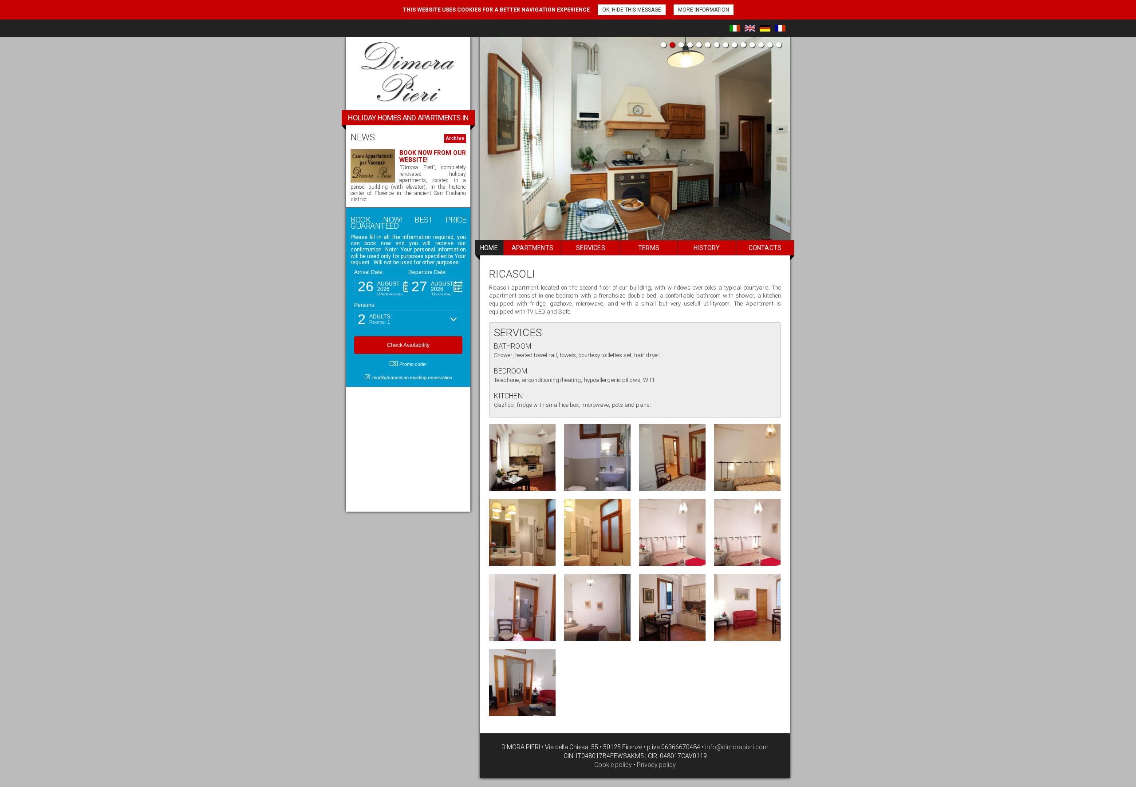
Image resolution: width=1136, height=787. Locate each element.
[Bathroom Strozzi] (597, 457)
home (489, 247)
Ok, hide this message (631, 10)
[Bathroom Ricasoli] (522, 532)
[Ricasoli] (672, 457)
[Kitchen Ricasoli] (522, 457)
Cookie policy (613, 764)
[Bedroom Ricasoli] (747, 457)
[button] (381, 286)
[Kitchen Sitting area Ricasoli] (747, 607)
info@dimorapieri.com (736, 747)
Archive (455, 138)
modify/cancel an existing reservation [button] (412, 377)
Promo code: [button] (413, 364)
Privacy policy (656, 764)
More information (703, 10)
